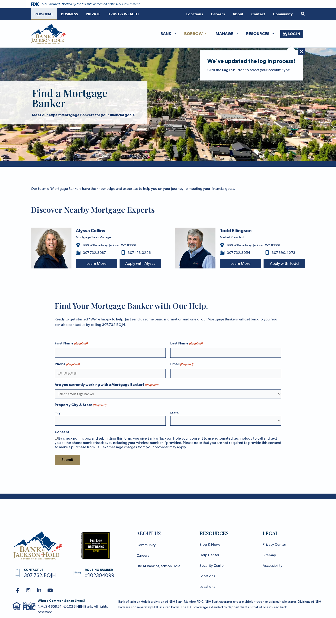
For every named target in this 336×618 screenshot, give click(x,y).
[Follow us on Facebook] (17, 591)
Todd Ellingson (236, 230)
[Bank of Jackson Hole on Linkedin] (39, 591)
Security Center (212, 566)
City (58, 413)
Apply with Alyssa (140, 264)
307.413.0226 (139, 253)
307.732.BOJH (113, 325)
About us (148, 533)
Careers (142, 556)
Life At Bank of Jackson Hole (158, 566)
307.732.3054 (238, 253)
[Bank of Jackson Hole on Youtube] (50, 591)
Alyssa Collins (90, 230)
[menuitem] (44, 14)
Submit (67, 460)
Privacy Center (274, 545)
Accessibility (272, 566)
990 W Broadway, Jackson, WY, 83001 (109, 245)
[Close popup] (301, 51)
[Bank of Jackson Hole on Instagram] (28, 591)
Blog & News (210, 545)
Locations (207, 576)
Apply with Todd (284, 264)
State (174, 413)
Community (146, 545)
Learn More (96, 264)
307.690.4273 (283, 253)
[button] (303, 14)
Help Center (209, 555)
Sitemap (269, 555)
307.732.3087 (94, 253)
